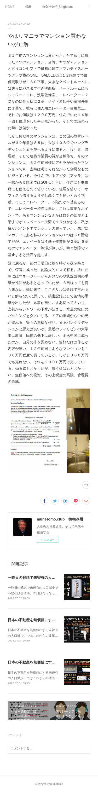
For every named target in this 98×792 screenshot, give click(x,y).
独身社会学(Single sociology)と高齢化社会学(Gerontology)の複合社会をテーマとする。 (57, 6)
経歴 (28, 6)
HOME (10, 6)
